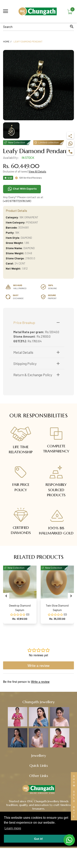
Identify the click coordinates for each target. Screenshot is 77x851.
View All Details (37, 171)
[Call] (70, 151)
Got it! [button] (38, 838)
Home (6, 41)
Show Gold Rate (73, 796)
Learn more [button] (13, 828)
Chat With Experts (24, 188)
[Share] (70, 135)
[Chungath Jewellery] (38, 11)
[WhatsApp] (70, 143)
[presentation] (6, 596)
